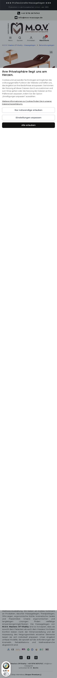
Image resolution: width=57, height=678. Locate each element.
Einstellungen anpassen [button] (28, 117)
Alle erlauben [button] (28, 125)
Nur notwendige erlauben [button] (28, 110)
